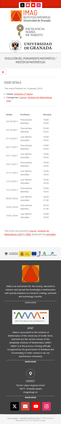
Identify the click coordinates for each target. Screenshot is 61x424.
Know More (30, 397)
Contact (30, 381)
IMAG (28, 234)
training (43, 293)
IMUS (49, 335)
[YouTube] (33, 5)
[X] (22, 5)
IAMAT (30, 328)
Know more (30, 361)
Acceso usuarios (12, 418)
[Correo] (28, 5)
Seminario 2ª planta (23, 93)
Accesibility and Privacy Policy (30, 418)
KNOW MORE (30, 302)
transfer (38, 296)
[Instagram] (38, 5)
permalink (50, 234)
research (34, 293)
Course (22, 97)
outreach (52, 293)
